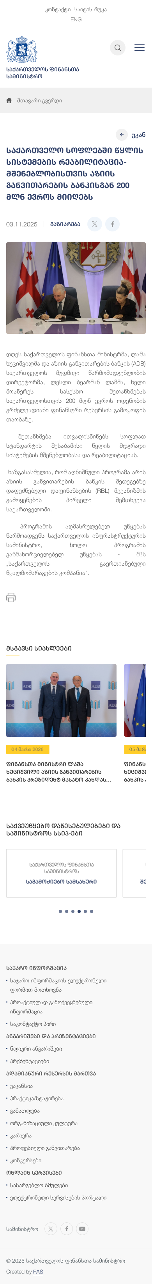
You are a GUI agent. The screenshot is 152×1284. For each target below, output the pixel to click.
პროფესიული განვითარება (45, 1147)
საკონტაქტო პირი (33, 1023)
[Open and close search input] (117, 47)
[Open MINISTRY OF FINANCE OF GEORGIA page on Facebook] (66, 1228)
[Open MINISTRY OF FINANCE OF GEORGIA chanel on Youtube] (82, 1228)
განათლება (25, 1110)
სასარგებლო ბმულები (39, 1185)
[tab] (60, 911)
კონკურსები (25, 1160)
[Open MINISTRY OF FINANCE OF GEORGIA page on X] (50, 1228)
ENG (76, 19)
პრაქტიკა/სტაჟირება (37, 1098)
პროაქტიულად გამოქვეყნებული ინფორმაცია (51, 1007)
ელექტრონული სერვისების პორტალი (58, 1197)
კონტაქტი (58, 9)
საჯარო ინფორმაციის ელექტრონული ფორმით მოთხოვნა (58, 985)
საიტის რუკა (90, 9)
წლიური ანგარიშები (36, 1048)
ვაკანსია (21, 1085)
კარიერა (21, 1135)
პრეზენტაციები (29, 1061)
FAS (38, 1271)
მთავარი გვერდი (39, 100)
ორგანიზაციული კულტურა (44, 1123)
